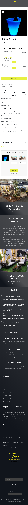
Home (4, 379)
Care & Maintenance (7, 398)
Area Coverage (6, 401)
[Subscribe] (21, 479)
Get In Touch (6, 386)
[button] (2, 3)
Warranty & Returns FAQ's (9, 395)
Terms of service (18, 501)
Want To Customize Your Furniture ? (11, 383)
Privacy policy (11, 501)
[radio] (14, 52)
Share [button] (4, 146)
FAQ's (4, 389)
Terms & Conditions (7, 392)
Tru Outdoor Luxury (8, 499)
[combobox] (14, 163)
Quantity (3, 70)
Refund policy (24, 499)
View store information (7, 86)
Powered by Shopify (16, 499)
